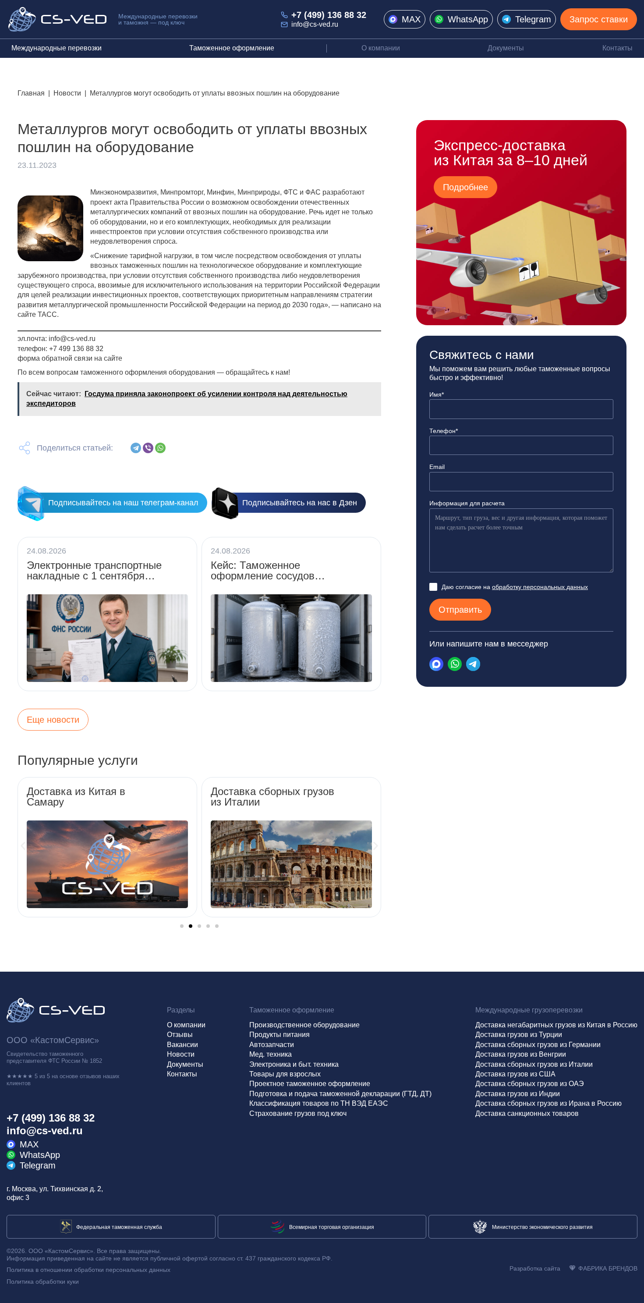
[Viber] (148, 448)
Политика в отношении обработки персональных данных (88, 1269)
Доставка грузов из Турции (518, 1034)
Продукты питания (279, 1034)
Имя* (436, 394)
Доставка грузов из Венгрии (520, 1054)
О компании (380, 48)
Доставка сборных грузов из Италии (534, 1064)
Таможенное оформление (231, 48)
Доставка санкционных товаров (527, 1113)
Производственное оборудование (304, 1025)
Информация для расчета (467, 503)
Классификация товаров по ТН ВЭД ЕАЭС (318, 1103)
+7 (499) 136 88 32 (328, 15)
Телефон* (443, 430)
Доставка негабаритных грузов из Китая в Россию (556, 1025)
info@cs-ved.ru (314, 24)
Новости (67, 93)
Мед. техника (270, 1054)
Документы (506, 48)
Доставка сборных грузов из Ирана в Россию (548, 1103)
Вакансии (182, 1044)
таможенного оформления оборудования (147, 372)
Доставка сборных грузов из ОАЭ (529, 1083)
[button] (23, 845)
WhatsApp (468, 19)
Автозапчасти (271, 1044)
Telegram (533, 19)
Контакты (617, 48)
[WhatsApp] (160, 448)
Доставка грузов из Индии (517, 1093)
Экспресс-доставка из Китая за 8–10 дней (510, 152)
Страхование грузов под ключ (298, 1113)
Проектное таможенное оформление (309, 1083)
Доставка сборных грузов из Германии (538, 1044)
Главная (31, 93)
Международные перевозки (56, 48)
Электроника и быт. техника (294, 1064)
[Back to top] (629, 1288)
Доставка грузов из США (515, 1074)
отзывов (90, 1076)
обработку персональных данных (540, 586)
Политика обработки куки (43, 1281)
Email (437, 466)
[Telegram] (136, 448)
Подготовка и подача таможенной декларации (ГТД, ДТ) (340, 1093)
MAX (411, 19)
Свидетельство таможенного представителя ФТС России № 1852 (54, 1057)
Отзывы (180, 1034)
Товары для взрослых (285, 1074)
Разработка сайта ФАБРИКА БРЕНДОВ (573, 1268)
